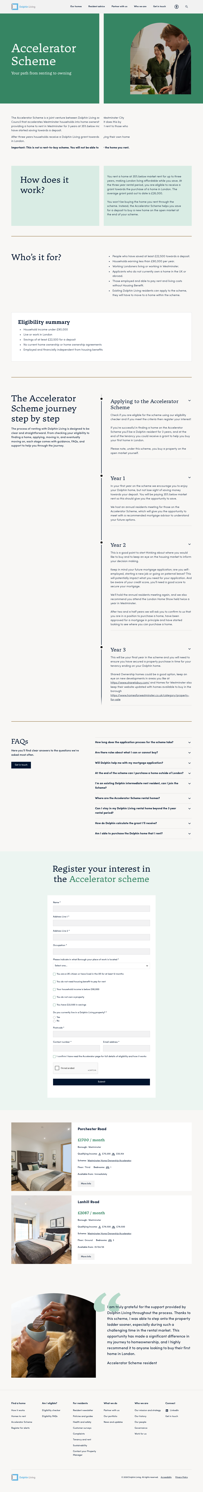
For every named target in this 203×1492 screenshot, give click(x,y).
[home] (23, 6)
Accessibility (166, 1477)
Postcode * (58, 1028)
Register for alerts (20, 1428)
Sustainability (80, 1446)
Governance (141, 1428)
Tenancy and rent (82, 1440)
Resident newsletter (83, 1410)
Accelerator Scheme (21, 1422)
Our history (140, 1416)
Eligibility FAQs (50, 1416)
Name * (57, 902)
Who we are (140, 6)
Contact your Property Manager (84, 1453)
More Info (86, 1184)
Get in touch (159, 6)
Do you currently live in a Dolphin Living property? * (80, 1013)
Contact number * (62, 1042)
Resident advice (96, 6)
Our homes (76, 6)
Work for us (141, 1434)
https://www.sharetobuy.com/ (130, 682)
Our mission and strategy (148, 1410)
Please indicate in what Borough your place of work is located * (86, 960)
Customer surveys (82, 1428)
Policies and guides (83, 1416)
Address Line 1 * (61, 917)
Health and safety (82, 1422)
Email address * (111, 1042)
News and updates (113, 1422)
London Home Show (160, 599)
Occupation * (60, 945)
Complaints (79, 1434)
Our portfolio (110, 1416)
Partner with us (119, 6)
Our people (140, 1422)
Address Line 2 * (61, 931)
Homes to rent (18, 1416)
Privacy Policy (181, 1477)
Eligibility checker (51, 1410)
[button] (76, 7)
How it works (18, 1410)
